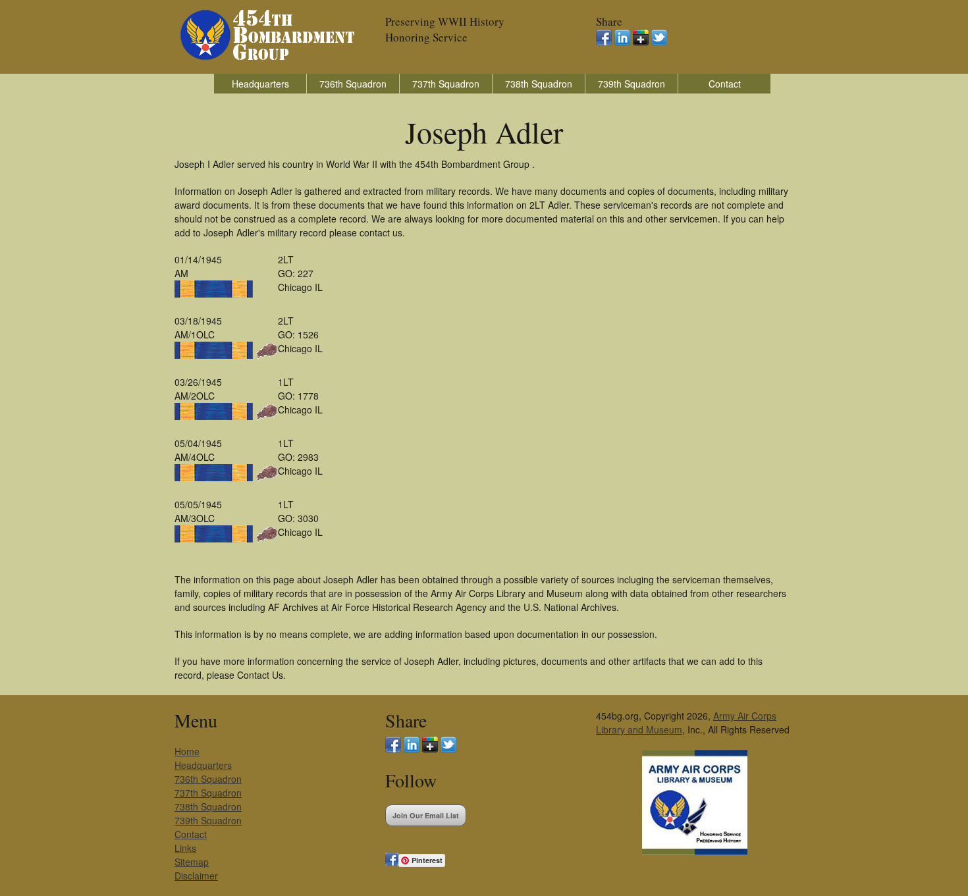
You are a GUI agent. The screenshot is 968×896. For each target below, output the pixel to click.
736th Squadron (353, 83)
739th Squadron (631, 83)
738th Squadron (538, 83)
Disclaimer (196, 875)
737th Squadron (445, 83)
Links (185, 848)
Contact (725, 83)
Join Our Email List (425, 815)
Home (187, 751)
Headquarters (260, 83)
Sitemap (192, 861)
